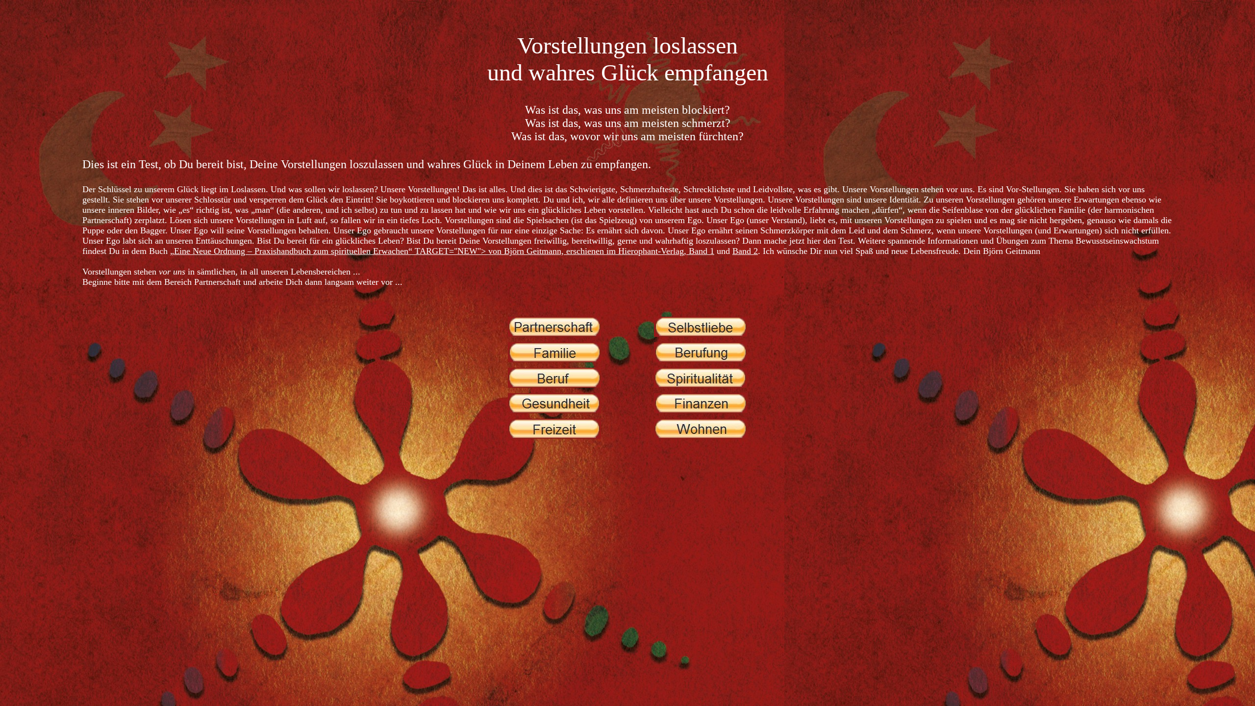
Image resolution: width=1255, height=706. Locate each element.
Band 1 (701, 251)
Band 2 (745, 251)
